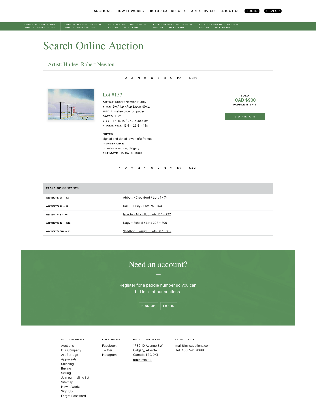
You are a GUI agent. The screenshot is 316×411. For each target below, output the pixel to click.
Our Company (71, 350)
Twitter (107, 350)
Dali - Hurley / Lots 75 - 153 (142, 206)
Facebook (109, 345)
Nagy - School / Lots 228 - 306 (145, 222)
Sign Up (273, 11)
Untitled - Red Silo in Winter (131, 106)
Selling (66, 373)
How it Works (70, 387)
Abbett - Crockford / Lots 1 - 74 (145, 197)
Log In (252, 11)
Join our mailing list (75, 377)
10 (179, 78)
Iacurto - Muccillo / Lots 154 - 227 (147, 214)
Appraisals (68, 359)
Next (193, 78)
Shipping (67, 364)
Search (292, 11)
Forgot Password (73, 396)
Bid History (245, 116)
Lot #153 (113, 94)
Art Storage (69, 355)
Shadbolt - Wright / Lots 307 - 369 (147, 231)
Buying (66, 368)
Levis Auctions (44, 11)
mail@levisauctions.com (192, 345)
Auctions (67, 345)
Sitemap (67, 382)
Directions (142, 360)
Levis (36, 352)
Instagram (109, 355)
